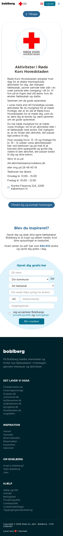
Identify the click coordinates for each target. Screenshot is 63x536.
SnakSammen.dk (12, 403)
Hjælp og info (10, 490)
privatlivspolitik (22, 315)
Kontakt (7, 493)
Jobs (5, 472)
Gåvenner (8, 448)
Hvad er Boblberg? (13, 465)
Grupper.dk (9, 393)
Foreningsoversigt (13, 390)
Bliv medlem (31, 321)
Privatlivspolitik (11, 500)
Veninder (8, 434)
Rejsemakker (10, 441)
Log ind (50, 4)
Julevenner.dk (11, 397)
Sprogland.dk (10, 407)
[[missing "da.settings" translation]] (41, 3)
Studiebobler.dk (12, 410)
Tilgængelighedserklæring (18, 510)
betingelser (42, 315)
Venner (7, 431)
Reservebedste (11, 438)
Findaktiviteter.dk (13, 387)
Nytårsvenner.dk (12, 400)
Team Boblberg (11, 469)
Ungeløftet (9, 413)
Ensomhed (9, 444)
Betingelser (9, 496)
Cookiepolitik (10, 503)
